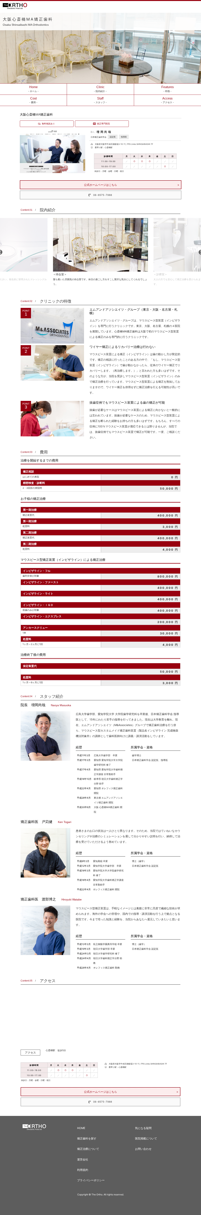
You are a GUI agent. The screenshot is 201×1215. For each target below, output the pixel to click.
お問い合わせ (143, 1148)
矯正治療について (88, 1148)
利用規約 (82, 1169)
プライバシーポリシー (91, 1180)
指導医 (124, 137)
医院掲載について (146, 1138)
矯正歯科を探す (86, 1138)
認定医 (113, 137)
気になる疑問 (143, 1128)
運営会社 (82, 1159)
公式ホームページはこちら (100, 184)
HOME (81, 1128)
